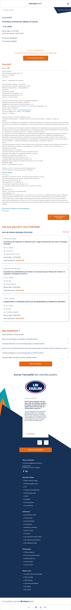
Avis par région (28, 561)
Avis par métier (28, 565)
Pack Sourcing (28, 518)
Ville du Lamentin (9, 298)
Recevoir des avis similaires (59, 217)
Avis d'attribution (29, 502)
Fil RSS (26, 496)
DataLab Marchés (29, 521)
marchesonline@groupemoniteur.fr (32, 463)
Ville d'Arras (7, 17)
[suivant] (46, 442)
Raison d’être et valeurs (31, 480)
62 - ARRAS (8, 26)
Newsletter (27, 499)
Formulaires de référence (31, 583)
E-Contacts (27, 533)
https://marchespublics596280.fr (28, 100)
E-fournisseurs (28, 524)
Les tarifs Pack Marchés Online (33, 537)
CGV (25, 487)
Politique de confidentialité (31, 490)
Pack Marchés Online (30, 515)
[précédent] (39, 442)
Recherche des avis (29, 558)
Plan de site (27, 589)
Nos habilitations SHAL (30, 543)
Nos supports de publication (32, 540)
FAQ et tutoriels (28, 577)
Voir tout (66, 232)
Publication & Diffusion (30, 527)
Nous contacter (35, 364)
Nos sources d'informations (32, 555)
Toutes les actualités (35, 450)
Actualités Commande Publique (33, 574)
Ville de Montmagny (10, 238)
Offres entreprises (29, 552)
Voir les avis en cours (35, 58)
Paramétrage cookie (30, 493)
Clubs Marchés (28, 580)
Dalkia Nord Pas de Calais (12, 268)
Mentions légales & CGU (31, 483)
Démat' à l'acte (28, 530)
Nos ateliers (27, 586)
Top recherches (28, 505)
